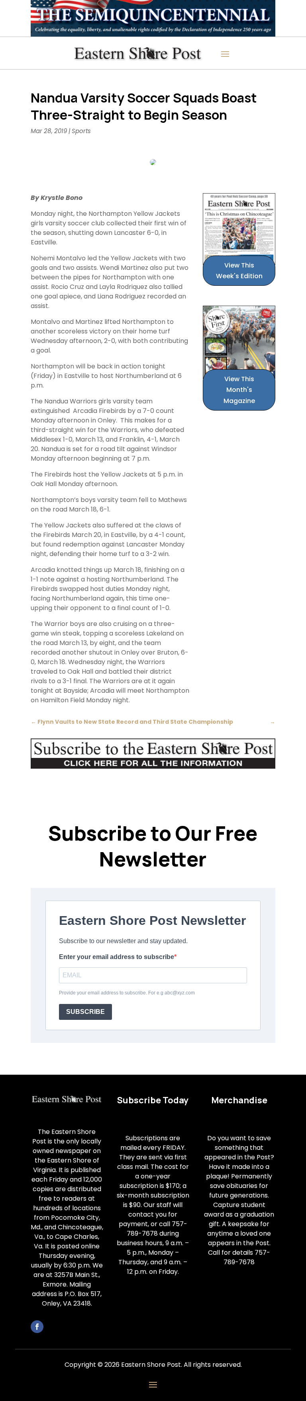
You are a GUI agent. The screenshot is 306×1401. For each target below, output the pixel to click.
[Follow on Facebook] (37, 1326)
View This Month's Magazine (239, 389)
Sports (81, 131)
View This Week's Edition (239, 271)
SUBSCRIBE (85, 1011)
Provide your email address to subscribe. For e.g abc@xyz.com (127, 993)
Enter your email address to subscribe (116, 956)
